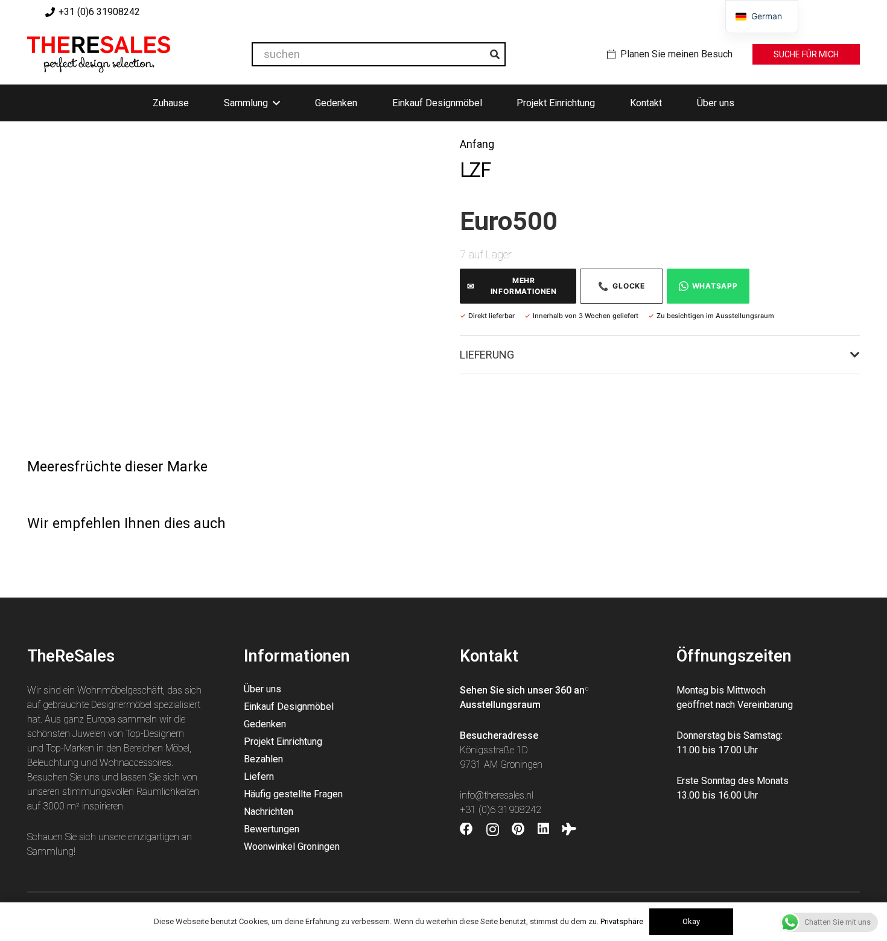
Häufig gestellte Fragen (293, 794)
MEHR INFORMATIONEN (512, 286)
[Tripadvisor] (569, 829)
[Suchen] (494, 54)
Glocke (621, 286)
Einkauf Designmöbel (289, 706)
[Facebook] (466, 829)
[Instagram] (492, 830)
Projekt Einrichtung (283, 741)
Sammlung (50, 851)
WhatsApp (715, 285)
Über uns (262, 689)
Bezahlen (263, 759)
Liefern (259, 776)
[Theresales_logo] (98, 54)
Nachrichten (268, 811)
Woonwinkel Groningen (292, 846)
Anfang (477, 144)
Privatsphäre (621, 921)
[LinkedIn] (543, 829)
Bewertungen (271, 829)
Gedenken (265, 724)
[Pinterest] (518, 829)
